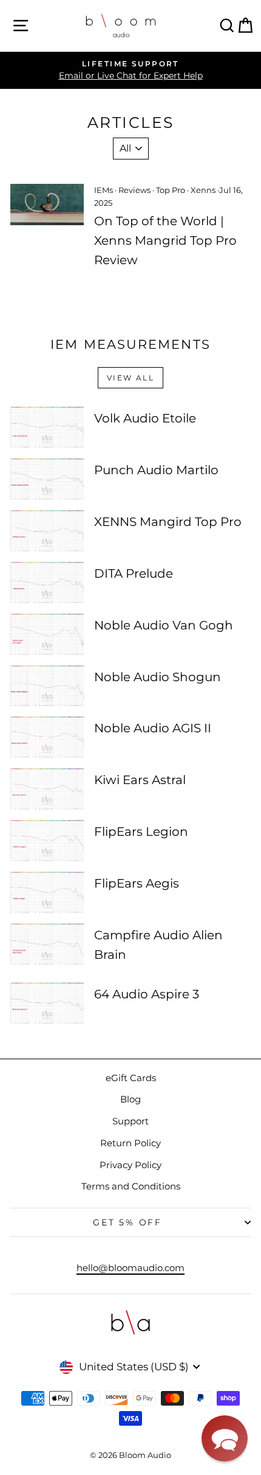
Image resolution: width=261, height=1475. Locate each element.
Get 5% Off (127, 1222)
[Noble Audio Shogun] (47, 686)
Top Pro (170, 190)
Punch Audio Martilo (156, 470)
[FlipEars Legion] (47, 840)
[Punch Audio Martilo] (47, 479)
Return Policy (130, 1143)
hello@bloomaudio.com (130, 1268)
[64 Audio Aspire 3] (47, 1003)
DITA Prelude (133, 573)
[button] (225, 1438)
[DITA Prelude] (47, 582)
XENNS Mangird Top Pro (168, 521)
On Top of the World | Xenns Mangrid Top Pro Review (165, 240)
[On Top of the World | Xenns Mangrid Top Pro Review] (47, 204)
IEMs (103, 190)
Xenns (203, 190)
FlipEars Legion (141, 831)
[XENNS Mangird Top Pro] (47, 531)
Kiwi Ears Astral (140, 780)
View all (130, 377)
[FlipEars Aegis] (47, 892)
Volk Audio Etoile (145, 418)
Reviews (134, 190)
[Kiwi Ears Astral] (47, 789)
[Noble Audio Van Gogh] (47, 634)
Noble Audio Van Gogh (163, 625)
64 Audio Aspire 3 (146, 994)
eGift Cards (131, 1078)
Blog (130, 1099)
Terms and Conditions (130, 1186)
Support (130, 1121)
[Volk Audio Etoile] (47, 427)
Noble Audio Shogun (157, 677)
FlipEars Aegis (136, 883)
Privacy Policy (130, 1165)
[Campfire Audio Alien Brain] (47, 944)
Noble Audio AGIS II (152, 728)
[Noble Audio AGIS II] (47, 737)
